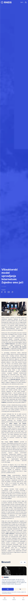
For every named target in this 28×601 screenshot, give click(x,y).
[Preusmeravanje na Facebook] (1, 292)
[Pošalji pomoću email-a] (9, 292)
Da (7, 589)
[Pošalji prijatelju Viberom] (5, 292)
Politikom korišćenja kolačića (9, 582)
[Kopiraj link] (12, 292)
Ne (20, 589)
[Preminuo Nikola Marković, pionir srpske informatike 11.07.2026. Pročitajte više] (14, 573)
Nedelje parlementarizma (20, 466)
